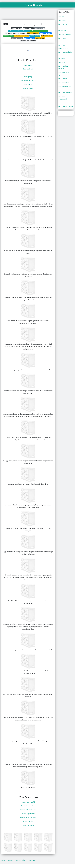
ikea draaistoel (28, 69)
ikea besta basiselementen (63, 47)
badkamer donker (29, 38)
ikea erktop (28, 65)
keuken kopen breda (28, 813)
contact (10, 860)
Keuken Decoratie (34, 5)
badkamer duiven (8, 35)
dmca (3, 860)
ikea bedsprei (62, 79)
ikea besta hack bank (65, 93)
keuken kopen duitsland (28, 817)
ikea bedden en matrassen (63, 57)
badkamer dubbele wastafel (28, 40)
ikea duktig (28, 84)
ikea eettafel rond (28, 73)
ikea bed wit (62, 24)
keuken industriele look (28, 810)
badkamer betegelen (17, 38)
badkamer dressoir (17, 28)
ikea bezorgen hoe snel (64, 87)
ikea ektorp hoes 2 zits (28, 80)
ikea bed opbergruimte (62, 29)
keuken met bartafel (28, 802)
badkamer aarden (28, 28)
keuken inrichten (28, 825)
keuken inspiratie (28, 821)
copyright (32, 860)
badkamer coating (40, 28)
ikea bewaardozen (64, 103)
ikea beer (61, 16)
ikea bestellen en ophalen (64, 73)
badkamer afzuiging (45, 33)
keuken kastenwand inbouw (28, 806)
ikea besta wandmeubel (62, 98)
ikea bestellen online (65, 42)
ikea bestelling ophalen (63, 67)
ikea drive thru (28, 88)
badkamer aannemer (47, 35)
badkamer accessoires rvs (22, 35)
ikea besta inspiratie (65, 52)
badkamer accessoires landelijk (39, 30)
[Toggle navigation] (71, 5)
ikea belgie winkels (64, 34)
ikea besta (61, 62)
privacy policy (21, 860)
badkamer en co (40, 38)
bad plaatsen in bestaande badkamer (15, 33)
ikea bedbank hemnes (65, 107)
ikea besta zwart (63, 82)
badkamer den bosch (33, 33)
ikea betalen (62, 20)
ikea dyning (28, 77)
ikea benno (62, 38)
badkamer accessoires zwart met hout (19, 30)
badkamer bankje (35, 35)
